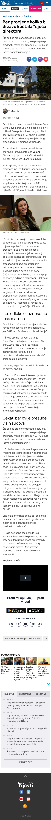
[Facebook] (11, 624)
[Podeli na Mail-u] (45, 59)
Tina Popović (13, 111)
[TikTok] (39, 624)
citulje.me (19, 3)
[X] (18, 624)
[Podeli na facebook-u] (29, 59)
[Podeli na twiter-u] (34, 59)
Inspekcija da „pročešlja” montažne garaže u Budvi (27, 730)
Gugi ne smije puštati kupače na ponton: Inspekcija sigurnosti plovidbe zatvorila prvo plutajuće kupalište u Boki (26, 741)
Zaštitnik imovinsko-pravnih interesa (22, 638)
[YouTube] (25, 624)
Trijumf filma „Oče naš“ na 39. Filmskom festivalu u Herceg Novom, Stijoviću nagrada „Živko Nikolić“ (25, 718)
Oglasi (29, 3)
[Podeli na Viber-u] (40, 59)
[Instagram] (32, 624)
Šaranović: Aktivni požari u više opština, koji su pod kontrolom (25, 753)
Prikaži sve (25, 762)
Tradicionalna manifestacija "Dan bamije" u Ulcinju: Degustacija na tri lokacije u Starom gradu (26, 705)
